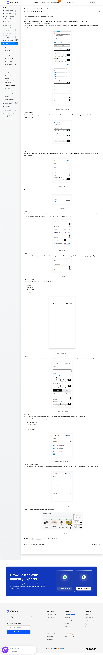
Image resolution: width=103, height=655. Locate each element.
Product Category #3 (10, 67)
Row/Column (8, 88)
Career (69, 614)
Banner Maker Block (10, 99)
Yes (43, 550)
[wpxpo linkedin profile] (92, 649)
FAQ (86, 627)
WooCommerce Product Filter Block (11, 81)
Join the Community (84, 588)
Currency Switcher (10, 85)
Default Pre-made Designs (9, 36)
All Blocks (7, 43)
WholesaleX (50, 636)
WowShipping (51, 633)
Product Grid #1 (9, 47)
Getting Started (9, 10)
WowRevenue (50, 630)
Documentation (89, 617)
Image (6, 69)
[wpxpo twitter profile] (89, 649)
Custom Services (56, 2)
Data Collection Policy (90, 620)
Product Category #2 (10, 64)
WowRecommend (51, 614)
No (46, 550)
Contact (87, 614)
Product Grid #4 (9, 55)
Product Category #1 (10, 61)
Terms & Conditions (70, 630)
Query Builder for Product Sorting (9, 17)
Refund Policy (69, 633)
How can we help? (36, 538)
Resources (70, 2)
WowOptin (50, 639)
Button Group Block (10, 93)
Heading (7, 72)
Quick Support (64, 588)
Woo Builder (8, 13)
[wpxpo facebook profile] (87, 649)
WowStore (50, 624)
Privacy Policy (69, 627)
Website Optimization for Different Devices (10, 109)
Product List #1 (9, 58)
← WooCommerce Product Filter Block (34, 544)
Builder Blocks (8, 103)
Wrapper (7, 78)
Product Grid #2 (9, 50)
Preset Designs (9, 40)
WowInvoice (50, 627)
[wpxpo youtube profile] (95, 649)
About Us (67, 617)
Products (35, 2)
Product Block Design (10, 33)
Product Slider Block (10, 91)
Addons (7, 30)
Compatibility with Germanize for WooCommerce (9, 115)
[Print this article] (99, 11)
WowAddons (50, 617)
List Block (7, 96)
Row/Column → (96, 544)
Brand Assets (68, 620)
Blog (64, 2)
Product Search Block (10, 75)
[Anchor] (43, 19)
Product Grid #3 (9, 53)
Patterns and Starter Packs (10, 21)
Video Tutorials (9, 106)
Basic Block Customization (8, 26)
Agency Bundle (45, 2)
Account (94, 2)
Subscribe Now (18, 632)
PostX (48, 620)
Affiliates (67, 624)
